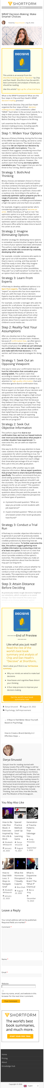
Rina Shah (21, 887)
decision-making (9, 100)
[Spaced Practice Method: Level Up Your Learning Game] (20, 808)
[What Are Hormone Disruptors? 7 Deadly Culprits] (20, 859)
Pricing (5, 1058)
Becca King (30, 891)
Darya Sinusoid (19, 23)
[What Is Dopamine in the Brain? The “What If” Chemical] (32, 859)
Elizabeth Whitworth (8, 843)
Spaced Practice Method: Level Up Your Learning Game (18, 830)
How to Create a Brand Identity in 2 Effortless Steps (19, 734)
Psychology (10, 710)
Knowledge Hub (8, 1066)
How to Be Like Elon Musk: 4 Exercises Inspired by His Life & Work (7, 830)
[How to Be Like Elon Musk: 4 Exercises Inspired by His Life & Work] (8, 808)
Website (5, 983)
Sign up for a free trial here (28, 89)
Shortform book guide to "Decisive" (18, 78)
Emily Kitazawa (31, 840)
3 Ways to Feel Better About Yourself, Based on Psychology (21, 721)
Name (5, 959)
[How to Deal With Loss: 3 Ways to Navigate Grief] (8, 859)
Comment (7, 927)
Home (4, 1054)
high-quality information (22, 381)
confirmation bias (18, 341)
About (4, 1062)
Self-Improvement (23, 710)
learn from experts (10, 289)
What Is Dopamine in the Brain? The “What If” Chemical (32, 879)
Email (5, 972)
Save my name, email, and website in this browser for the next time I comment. (19, 994)
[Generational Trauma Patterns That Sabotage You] (32, 808)
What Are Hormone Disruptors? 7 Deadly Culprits (19, 878)
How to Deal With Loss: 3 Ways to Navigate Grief (7, 879)
